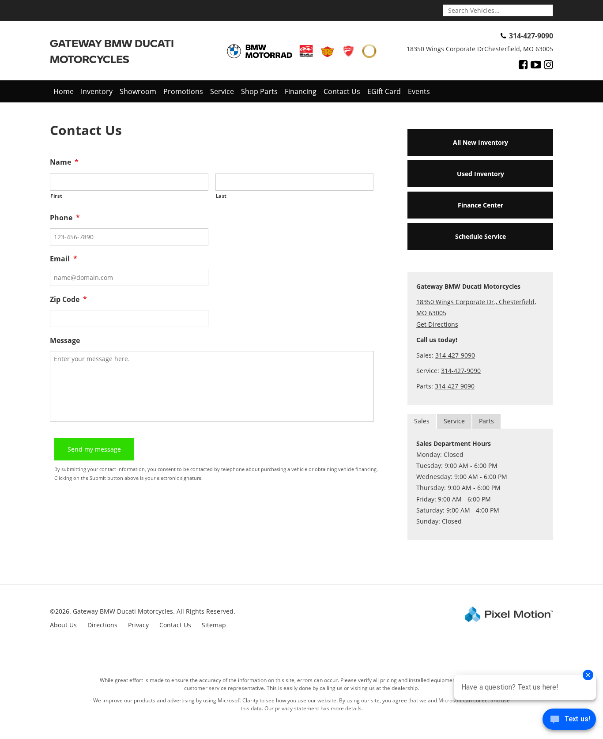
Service (222, 91)
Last (221, 195)
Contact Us (342, 91)
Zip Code (68, 299)
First (56, 195)
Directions (102, 625)
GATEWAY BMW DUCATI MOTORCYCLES (112, 51)
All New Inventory (480, 142)
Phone (65, 217)
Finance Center (480, 205)
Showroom (138, 91)
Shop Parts (259, 91)
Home (63, 91)
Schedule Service (480, 236)
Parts (486, 421)
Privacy (138, 625)
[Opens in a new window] (523, 64)
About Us (63, 625)
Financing (301, 91)
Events (419, 91)
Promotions (183, 91)
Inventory (97, 91)
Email (63, 259)
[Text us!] (569, 721)
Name (64, 162)
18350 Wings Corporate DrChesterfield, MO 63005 (480, 49)
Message (65, 340)
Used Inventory (480, 174)
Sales (422, 421)
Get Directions (437, 324)
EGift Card (384, 91)
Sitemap (214, 625)
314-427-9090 (531, 36)
